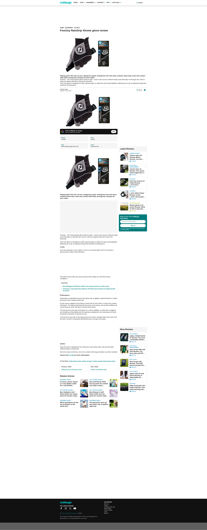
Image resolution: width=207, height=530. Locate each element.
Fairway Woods (134, 153)
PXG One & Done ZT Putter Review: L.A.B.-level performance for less (137, 183)
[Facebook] (61, 509)
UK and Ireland (134, 203)
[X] (70, 509)
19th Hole (116, 2)
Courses (100, 2)
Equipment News (65, 379)
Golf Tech (133, 359)
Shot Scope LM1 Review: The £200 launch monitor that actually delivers (137, 363)
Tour (81, 2)
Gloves (77, 27)
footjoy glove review (75, 361)
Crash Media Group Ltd (70, 513)
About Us (106, 503)
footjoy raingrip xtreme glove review (104, 361)
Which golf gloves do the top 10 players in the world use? (69, 404)
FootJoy (63, 139)
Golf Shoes (133, 334)
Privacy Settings (108, 510)
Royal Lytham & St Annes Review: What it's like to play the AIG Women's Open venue (137, 207)
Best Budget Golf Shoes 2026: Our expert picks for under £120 (86, 286)
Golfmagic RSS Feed (109, 507)
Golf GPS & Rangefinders (134, 166)
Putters (132, 179)
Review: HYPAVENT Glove (99, 369)
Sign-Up (106, 513)
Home (62, 27)
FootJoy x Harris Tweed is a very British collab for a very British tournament (69, 383)
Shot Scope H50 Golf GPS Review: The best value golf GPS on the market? (137, 351)
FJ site (71, 355)
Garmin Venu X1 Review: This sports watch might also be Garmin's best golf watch (137, 171)
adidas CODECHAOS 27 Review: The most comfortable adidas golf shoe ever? (137, 338)
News (76, 2)
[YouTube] (75, 509)
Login (105, 511)
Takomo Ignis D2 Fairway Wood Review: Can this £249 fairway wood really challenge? (136, 157)
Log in (140, 2)
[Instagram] (66, 509)
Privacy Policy (125, 229)
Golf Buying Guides (95, 379)
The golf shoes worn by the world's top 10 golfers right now (98, 404)
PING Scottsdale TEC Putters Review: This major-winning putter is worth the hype (137, 387)
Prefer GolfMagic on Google (73, 130)
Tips (107, 2)
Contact (106, 505)
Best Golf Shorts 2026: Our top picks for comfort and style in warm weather (98, 383)
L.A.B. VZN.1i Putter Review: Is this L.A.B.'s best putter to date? (137, 195)
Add (113, 131)
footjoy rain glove (87, 361)
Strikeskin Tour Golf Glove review (71, 369)
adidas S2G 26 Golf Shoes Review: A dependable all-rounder (137, 375)
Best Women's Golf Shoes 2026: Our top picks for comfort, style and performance (97, 394)
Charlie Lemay (64, 89)
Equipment (90, 2)
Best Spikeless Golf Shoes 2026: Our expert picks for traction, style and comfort (68, 394)
